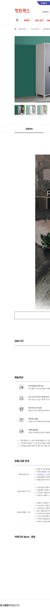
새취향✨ (28, 20)
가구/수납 (34, 29)
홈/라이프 (22, 29)
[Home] (16, 29)
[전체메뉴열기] (17, 20)
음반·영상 (39, 20)
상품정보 (29, 128)
